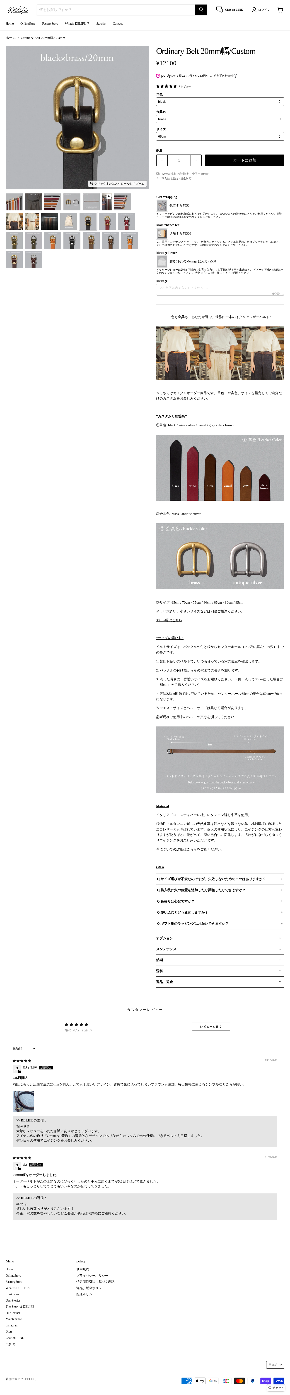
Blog (9, 1331)
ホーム (11, 38)
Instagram (12, 1325)
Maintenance (14, 1319)
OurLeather (13, 1313)
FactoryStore (50, 23)
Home (10, 23)
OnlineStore (27, 23)
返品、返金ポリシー (90, 1288)
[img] (22, 1061)
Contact (118, 23)
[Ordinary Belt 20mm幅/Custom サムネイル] (14, 202)
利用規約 (82, 1269)
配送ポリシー (85, 1294)
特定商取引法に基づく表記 (95, 1281)
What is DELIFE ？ (77, 23)
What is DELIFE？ (18, 1288)
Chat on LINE (15, 1338)
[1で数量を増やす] (196, 160)
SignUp (10, 1344)
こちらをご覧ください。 (205, 849)
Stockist (101, 23)
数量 (159, 150)
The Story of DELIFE (20, 1306)
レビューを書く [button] (211, 1026)
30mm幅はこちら (169, 620)
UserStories (13, 1300)
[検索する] (201, 10)
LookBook (12, 1294)
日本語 (273, 1364)
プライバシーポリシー (92, 1275)
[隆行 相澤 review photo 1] (23, 1101)
